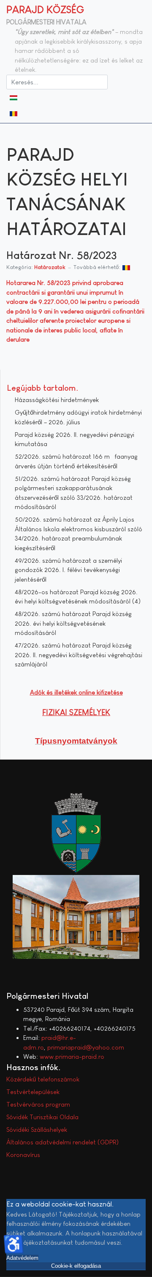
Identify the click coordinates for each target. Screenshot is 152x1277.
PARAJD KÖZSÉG (45, 9)
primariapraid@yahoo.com (85, 1047)
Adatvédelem (22, 1258)
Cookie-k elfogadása (76, 1266)
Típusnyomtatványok (76, 740)
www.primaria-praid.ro (72, 1056)
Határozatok (49, 267)
